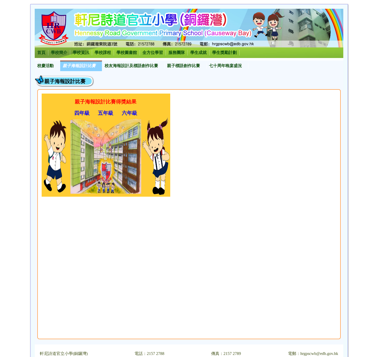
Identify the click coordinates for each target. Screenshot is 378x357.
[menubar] (141, 66)
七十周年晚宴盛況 (225, 65)
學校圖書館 (126, 52)
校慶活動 (45, 65)
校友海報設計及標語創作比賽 (131, 65)
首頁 (41, 52)
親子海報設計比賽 (79, 65)
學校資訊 (81, 52)
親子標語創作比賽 (183, 65)
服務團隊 (176, 52)
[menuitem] (47, 66)
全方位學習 (152, 52)
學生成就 (198, 52)
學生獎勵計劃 (224, 52)
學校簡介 (59, 52)
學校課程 (103, 52)
